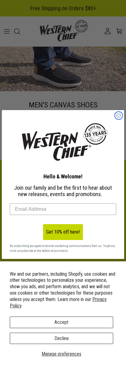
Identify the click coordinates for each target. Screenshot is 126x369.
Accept (61, 322)
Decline (61, 338)
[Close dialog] (119, 116)
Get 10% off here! (63, 232)
